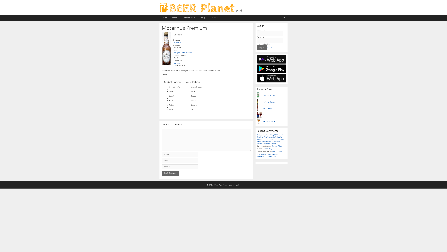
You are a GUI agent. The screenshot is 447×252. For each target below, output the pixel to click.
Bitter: (171, 91)
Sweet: (171, 96)
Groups (203, 18)
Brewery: (176, 40)
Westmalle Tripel (268, 121)
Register (270, 48)
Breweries (188, 18)
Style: (175, 50)
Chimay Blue (267, 115)
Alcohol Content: (180, 56)
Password (260, 37)
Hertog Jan (273, 156)
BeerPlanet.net (220, 185)
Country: (176, 45)
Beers (174, 18)
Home (164, 18)
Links (238, 185)
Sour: (171, 110)
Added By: (177, 61)
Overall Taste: (174, 87)
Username (261, 30)
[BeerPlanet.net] (200, 7)
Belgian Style (179, 53)
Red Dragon (267, 108)
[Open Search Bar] (284, 18)
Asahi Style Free (268, 95)
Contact (214, 18)
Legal (231, 185)
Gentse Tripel (277, 146)
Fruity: (171, 101)
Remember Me (264, 44)
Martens (177, 42)
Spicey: (172, 105)
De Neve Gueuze (268, 102)
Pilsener (189, 53)
